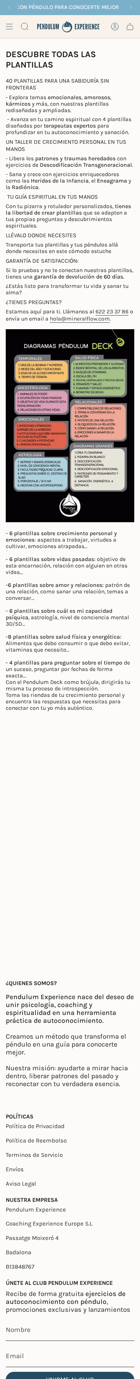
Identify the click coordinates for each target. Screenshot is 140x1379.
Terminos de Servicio (34, 1155)
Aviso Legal (21, 1183)
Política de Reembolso (36, 1140)
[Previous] (9, 7)
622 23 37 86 (112, 311)
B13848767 (20, 1266)
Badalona (18, 1252)
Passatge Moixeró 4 (32, 1238)
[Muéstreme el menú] (9, 26)
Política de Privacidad (35, 1126)
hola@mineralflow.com (80, 319)
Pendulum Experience (36, 1209)
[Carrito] (129, 26)
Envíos (15, 1169)
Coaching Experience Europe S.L (49, 1223)
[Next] (131, 7)
